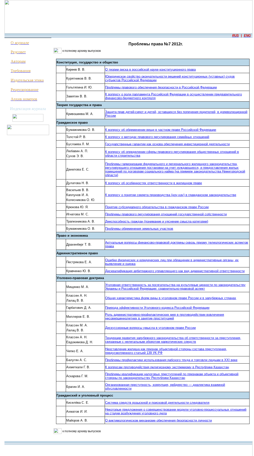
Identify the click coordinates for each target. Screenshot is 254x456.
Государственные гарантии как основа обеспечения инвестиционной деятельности (167, 144)
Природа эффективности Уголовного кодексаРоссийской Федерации (157, 308)
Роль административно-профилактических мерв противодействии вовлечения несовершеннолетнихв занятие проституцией (164, 316)
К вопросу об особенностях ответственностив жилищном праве (153, 183)
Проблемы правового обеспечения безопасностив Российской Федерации (161, 87)
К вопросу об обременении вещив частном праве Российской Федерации (160, 130)
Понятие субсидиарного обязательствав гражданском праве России (157, 207)
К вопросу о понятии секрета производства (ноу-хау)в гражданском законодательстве (170, 195)
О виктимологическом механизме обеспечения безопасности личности (158, 420)
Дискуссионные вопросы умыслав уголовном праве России (150, 328)
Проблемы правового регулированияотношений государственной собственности (166, 214)
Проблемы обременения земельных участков (139, 228)
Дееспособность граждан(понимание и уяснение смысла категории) (156, 221)
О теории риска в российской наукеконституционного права (150, 69)
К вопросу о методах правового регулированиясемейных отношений (157, 137)
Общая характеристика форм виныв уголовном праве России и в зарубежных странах (170, 298)
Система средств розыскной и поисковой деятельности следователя (157, 402)
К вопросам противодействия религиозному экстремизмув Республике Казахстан (167, 367)
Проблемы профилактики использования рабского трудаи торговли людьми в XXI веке (171, 360)
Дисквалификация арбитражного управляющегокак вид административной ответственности (175, 271)
